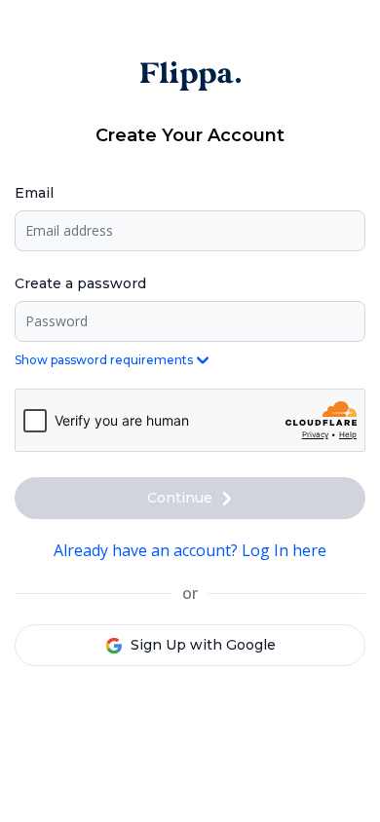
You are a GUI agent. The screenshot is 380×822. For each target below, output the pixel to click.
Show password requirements (104, 360)
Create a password (80, 283)
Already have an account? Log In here (190, 550)
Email (34, 193)
